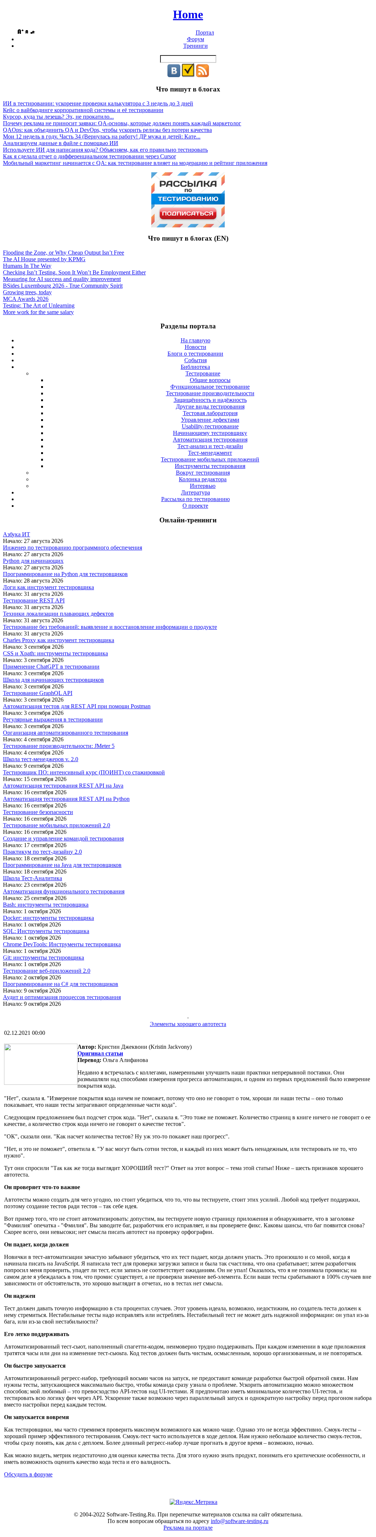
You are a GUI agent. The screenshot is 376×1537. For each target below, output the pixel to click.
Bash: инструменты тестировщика (45, 904)
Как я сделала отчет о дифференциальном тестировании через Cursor (89, 156)
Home (188, 14)
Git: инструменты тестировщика (43, 957)
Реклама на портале (188, 1528)
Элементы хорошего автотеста (188, 1024)
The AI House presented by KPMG (44, 259)
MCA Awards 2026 (25, 299)
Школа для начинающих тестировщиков (53, 680)
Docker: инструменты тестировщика (48, 918)
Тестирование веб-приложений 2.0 (46, 971)
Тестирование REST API (34, 600)
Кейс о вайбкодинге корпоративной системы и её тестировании (83, 110)
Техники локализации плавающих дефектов (58, 614)
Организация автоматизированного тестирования (65, 733)
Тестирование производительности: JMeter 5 (59, 746)
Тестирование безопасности (38, 812)
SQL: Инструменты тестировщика (46, 931)
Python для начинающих (33, 561)
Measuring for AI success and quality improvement (62, 279)
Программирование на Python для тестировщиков (65, 574)
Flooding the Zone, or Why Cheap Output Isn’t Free (63, 252)
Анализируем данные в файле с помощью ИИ (60, 143)
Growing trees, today (27, 292)
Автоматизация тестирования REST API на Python (66, 799)
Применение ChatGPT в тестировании (51, 666)
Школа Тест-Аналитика (32, 878)
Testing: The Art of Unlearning (39, 305)
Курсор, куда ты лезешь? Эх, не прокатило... (58, 117)
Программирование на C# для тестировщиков (60, 984)
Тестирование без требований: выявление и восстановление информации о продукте (110, 627)
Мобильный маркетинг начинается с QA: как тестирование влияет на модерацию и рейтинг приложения (135, 163)
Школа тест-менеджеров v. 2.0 (40, 759)
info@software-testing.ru (239, 1521)
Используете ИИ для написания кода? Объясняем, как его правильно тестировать (105, 150)
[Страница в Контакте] (173, 75)
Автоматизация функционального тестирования (63, 891)
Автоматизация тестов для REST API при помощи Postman (77, 706)
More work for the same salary (38, 312)
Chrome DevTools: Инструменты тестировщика (62, 944)
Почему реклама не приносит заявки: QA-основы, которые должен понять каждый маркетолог (122, 123)
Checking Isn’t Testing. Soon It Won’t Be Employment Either (74, 272)
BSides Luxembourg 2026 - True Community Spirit (63, 285)
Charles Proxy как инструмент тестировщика (58, 640)
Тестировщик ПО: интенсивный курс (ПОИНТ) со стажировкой (84, 772)
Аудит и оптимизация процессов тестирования (62, 997)
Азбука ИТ (16, 534)
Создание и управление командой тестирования (63, 838)
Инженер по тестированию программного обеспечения (72, 547)
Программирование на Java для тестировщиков (62, 865)
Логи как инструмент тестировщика (48, 587)
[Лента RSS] (202, 75)
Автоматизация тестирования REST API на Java (63, 785)
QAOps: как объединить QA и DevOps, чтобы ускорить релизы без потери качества (107, 130)
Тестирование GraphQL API (37, 693)
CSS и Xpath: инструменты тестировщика (55, 653)
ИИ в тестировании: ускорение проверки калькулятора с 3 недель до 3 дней (98, 103)
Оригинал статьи (100, 1053)
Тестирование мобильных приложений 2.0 (56, 825)
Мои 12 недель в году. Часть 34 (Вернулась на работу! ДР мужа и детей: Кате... (101, 136)
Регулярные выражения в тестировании (53, 719)
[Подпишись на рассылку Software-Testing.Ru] (188, 75)
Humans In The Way (27, 266)
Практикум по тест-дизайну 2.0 (42, 852)
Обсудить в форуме (28, 1474)
